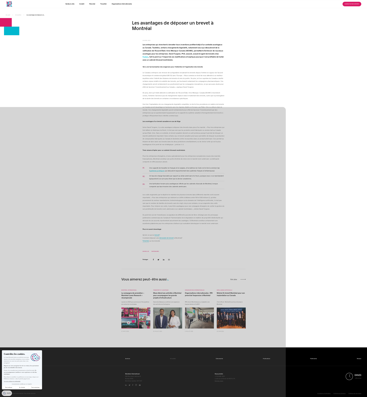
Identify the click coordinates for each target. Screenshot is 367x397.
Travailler (103, 9)
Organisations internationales (122, 9)
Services (67, 2)
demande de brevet (166, 239)
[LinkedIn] (126, 386)
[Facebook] (132, 386)
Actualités (77, 2)
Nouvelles (146, 252)
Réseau (119, 2)
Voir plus (233, 280)
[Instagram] (136, 386)
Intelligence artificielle (224, 291)
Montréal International (129, 291)
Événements (87, 2)
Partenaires (109, 2)
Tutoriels (146, 242)
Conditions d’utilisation (324, 394)
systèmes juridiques (157, 172)
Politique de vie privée (354, 394)
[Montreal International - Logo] (14, 6)
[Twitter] (129, 386)
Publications (98, 2)
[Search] (353, 2)
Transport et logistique (160, 291)
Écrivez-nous (219, 382)
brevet (156, 236)
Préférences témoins (339, 394)
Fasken (146, 58)
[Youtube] (140, 386)
